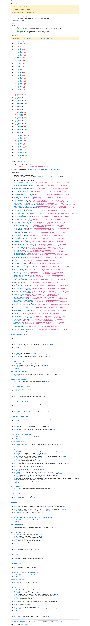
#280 (54, 488)
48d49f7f (26, 253)
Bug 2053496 (16, 463)
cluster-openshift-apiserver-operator (22, 434)
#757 (33, 389)
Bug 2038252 (16, 429)
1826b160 (37, 204)
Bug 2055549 (16, 598)
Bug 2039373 (16, 510)
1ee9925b (23, 297)
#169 (50, 356)
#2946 (39, 539)
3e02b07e (29, 242)
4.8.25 (36, 38)
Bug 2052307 (16, 344)
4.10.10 (15, 134)
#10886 (45, 479)
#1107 (48, 510)
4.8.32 (15, 72)
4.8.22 (28, 38)
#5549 (43, 346)
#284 (37, 549)
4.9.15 (15, 49)
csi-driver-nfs (16, 234)
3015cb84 (39, 218)
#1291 (55, 427)
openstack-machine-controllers (20, 306)
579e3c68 (29, 314)
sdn (14, 320)
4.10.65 (15, 94)
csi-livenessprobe (17, 241)
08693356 (30, 316)
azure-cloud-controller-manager (20, 190)
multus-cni (15, 287)
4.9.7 (15, 60)
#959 (30, 604)
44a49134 (31, 228)
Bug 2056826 (16, 456)
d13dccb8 (29, 267)
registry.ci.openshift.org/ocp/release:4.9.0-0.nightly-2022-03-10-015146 (43, 169)
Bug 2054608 (16, 454)
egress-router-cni (17, 248)
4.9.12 (15, 52)
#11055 (38, 454)
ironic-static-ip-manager (19, 267)
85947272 (27, 307)
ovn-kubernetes (15, 587)
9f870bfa (26, 312)
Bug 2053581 (16, 381)
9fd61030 (29, 292)
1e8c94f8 (21, 276)
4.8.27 (15, 77)
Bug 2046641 (16, 451)
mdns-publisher (17, 284)
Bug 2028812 (16, 606)
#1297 (52, 404)
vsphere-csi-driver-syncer (19, 329)
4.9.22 (15, 43)
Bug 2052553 (16, 457)
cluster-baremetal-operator (19, 379)
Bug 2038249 (16, 534)
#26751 (49, 616)
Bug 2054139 (16, 603)
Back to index (14, 0)
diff (61, 176)
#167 (46, 354)
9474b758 (25, 263)
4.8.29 (49, 38)
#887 (34, 591)
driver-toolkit (16, 247)
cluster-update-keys (18, 223)
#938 (57, 594)
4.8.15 (15, 87)
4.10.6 (15, 140)
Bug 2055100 (16, 453)
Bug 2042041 (16, 478)
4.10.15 (15, 126)
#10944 (56, 451)
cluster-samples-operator (19, 220)
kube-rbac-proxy (17, 272)
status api (18, 20)
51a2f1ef (23, 247)
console (13, 449)
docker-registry (15, 493)
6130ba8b (21, 256)
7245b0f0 (40, 213)
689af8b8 (28, 300)
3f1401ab (25, 259)
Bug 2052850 (16, 465)
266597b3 (24, 284)
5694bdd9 (32, 212)
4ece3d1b (26, 326)
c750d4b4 (36, 207)
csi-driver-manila (17, 231)
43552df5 (31, 291)
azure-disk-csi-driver (18, 193)
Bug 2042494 (16, 607)
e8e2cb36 (30, 185)
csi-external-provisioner (19, 237)
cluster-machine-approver (19, 215)
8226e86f (29, 187)
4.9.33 (15, 149)
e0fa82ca (20, 325)
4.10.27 (15, 109)
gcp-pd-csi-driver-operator (19, 254)
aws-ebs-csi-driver (17, 184)
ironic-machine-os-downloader (20, 266)
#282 (48, 566)
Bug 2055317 (16, 589)
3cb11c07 (21, 229)
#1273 (54, 429)
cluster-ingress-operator (18, 394)
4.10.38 (15, 100)
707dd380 (29, 289)
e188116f (20, 260)
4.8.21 (15, 80)
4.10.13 (15, 129)
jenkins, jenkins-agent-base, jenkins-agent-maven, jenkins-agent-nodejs (31, 517)
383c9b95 (27, 281)
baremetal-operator (18, 197)
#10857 (60, 473)
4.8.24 (32, 38)
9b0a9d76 (29, 220)
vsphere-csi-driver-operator (19, 328)
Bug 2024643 (16, 505)
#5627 (52, 344)
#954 (48, 603)
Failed (24, 43)
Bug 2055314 (16, 444)
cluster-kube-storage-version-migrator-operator (24, 213)
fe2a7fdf (24, 309)
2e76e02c (29, 222)
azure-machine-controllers (19, 334)
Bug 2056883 (16, 597)
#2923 (46, 542)
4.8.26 (40, 38)
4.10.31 (15, 105)
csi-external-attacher (18, 235)
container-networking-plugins (20, 228)
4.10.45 (15, 98)
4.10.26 (15, 111)
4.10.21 (15, 118)
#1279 (47, 426)
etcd (14, 250)
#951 (38, 592)
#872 (45, 606)
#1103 (29, 505)
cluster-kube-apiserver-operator (20, 401)
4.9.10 (15, 55)
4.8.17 (15, 84)
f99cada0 (19, 250)
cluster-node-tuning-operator (20, 216)
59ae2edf (30, 279)
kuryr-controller (17, 278)
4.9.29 (15, 150)
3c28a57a (30, 285)
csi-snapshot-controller (18, 244)
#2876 (42, 540)
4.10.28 (15, 108)
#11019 (42, 459)
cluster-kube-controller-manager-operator (23, 409)
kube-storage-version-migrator (20, 275)
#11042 (68, 463)
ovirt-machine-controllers (19, 310)
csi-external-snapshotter (19, 240)
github (26, 624)
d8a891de (30, 254)
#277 (37, 567)
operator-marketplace (18, 307)
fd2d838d (30, 232)
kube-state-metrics (17, 273)
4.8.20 (23, 38)
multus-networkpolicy (18, 288)
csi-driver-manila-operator (19, 232)
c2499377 (22, 287)
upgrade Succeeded (20, 27)
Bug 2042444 (16, 488)
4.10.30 (15, 106)
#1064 (34, 363)
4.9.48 (15, 143)
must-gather (14, 547)
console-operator (17, 226)
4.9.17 (53, 38)
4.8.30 (15, 75)
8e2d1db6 (34, 262)
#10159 (56, 462)
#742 (60, 444)
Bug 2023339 (16, 470)
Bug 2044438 (16, 512)
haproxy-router (17, 257)
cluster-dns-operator (18, 209)
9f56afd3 (30, 328)
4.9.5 (15, 63)
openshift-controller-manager (20, 298)
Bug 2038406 (16, 419)
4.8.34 (15, 69)
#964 (39, 589)
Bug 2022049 (16, 608)
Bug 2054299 (16, 595)
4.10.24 (15, 114)
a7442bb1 (32, 306)
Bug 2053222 (16, 365)
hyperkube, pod (15, 502)
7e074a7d (25, 203)
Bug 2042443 (16, 346)
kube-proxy (16, 270)
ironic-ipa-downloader (18, 265)
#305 (35, 497)
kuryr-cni (15, 276)
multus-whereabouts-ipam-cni (20, 291)
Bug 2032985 (16, 540)
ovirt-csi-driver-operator (18, 579)
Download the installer (16, 16)
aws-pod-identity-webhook (19, 188)
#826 (55, 608)
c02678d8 (32, 190)
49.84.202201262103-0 (41, 176)
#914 (38, 607)
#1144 (66, 509)
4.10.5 (15, 141)
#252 (33, 574)
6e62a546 (26, 197)
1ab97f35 (30, 317)
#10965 (57, 475)
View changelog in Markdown (18, 621)
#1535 (52, 419)
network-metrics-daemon (19, 292)
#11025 (49, 465)
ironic (14, 260)
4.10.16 (15, 124)
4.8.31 (15, 74)
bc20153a (30, 201)
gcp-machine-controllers (19, 251)
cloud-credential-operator (19, 371)
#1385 (36, 519)
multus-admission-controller (20, 285)
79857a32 (31, 298)
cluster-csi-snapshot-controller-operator (22, 207)
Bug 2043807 (16, 506)
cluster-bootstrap (17, 203)
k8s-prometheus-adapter (19, 269)
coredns (15, 229)
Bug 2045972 (16, 509)
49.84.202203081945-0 (54, 176)
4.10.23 (15, 115)
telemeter (15, 323)
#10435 (43, 469)
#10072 (42, 476)
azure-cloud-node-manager (19, 191)
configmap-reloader (18, 225)
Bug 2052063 (16, 519)
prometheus (16, 313)
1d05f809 (32, 198)
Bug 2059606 (16, 389)
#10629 (52, 481)
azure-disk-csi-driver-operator (20, 194)
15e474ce (31, 194)
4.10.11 (15, 132)
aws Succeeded (19, 31)
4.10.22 (15, 117)
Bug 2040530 (16, 426)
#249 (42, 337)
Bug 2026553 (16, 468)
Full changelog (16, 338)
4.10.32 (15, 103)
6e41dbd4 (26, 273)
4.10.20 (15, 120)
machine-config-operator (18, 532)
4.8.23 (15, 78)
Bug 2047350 (16, 466)
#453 (58, 374)
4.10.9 (15, 135)
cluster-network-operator (18, 424)
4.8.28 (45, 38)
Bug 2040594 (16, 600)
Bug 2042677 (16, 497)
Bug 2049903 (16, 356)
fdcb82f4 (25, 226)
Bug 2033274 (16, 460)
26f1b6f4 (26, 184)
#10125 (43, 457)
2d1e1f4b (24, 257)
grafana (15, 256)
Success (25, 98)
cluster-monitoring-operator (19, 416)
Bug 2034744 (16, 591)
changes (20, 41)
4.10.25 (15, 112)
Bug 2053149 (16, 363)
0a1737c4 (27, 235)
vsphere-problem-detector (19, 331)
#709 (45, 396)
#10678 (38, 460)
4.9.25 (15, 157)
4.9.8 (15, 58)
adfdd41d (29, 269)
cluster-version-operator (18, 441)
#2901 (40, 534)
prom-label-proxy (17, 312)
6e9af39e (28, 265)
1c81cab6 (32, 195)
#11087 (64, 456)
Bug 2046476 (16, 427)
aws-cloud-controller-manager (20, 182)
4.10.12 (15, 131)
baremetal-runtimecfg (17, 351)
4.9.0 (15, 67)
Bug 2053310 (16, 592)
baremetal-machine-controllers (20, 195)
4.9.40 (15, 146)
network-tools (16, 294)
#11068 (45, 453)
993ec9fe (29, 215)
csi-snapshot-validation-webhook (21, 245)
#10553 (39, 468)
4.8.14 (15, 89)
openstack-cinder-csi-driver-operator (22, 303)
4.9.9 (15, 57)
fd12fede (27, 288)
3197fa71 (23, 313)
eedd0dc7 (27, 209)
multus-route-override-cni (19, 289)
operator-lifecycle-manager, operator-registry (24, 572)
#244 (47, 381)
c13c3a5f (25, 241)
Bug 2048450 (16, 574)
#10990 (45, 466)
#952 (61, 601)
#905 (48, 600)
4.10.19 (15, 121)
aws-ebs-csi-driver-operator (20, 185)
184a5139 (28, 206)
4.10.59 (15, 95)
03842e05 (22, 323)
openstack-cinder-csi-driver (19, 301)
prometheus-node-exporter (19, 317)
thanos (15, 325)
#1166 (37, 507)
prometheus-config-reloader (20, 316)
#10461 (36, 470)
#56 (45, 558)
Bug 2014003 (16, 601)
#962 (34, 598)
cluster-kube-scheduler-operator (21, 212)
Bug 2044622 (16, 404)
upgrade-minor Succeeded (22, 28)
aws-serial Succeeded (21, 32)
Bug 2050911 (16, 539)
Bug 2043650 (16, 354)
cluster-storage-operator (19, 222)
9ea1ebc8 (23, 295)
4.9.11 (15, 54)
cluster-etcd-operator (18, 210)
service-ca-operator (18, 322)
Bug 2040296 (16, 476)
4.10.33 (15, 102)
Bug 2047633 (16, 475)
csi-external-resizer (17, 238)
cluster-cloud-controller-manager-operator (23, 204)
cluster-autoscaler (17, 200)
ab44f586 (27, 322)
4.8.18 (15, 83)
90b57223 (32, 266)
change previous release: (32, 621)
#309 (50, 496)
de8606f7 (30, 331)
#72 (37, 557)
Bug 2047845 (16, 337)
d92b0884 (29, 251)
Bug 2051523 (16, 462)
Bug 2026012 (16, 353)
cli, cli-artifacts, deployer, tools (20, 361)
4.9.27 (15, 154)
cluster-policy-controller (19, 219)
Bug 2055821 (16, 374)
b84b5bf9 (27, 225)
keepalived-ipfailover (17, 524)
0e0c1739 (23, 234)
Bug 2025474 (16, 536)
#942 (46, 597)
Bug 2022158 (16, 469)
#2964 (42, 536)
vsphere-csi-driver (17, 326)
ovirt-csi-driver (17, 309)
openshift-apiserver (16, 563)
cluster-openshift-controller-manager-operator (24, 218)
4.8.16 (15, 86)
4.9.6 (15, 61)
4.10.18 (15, 123)
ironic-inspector (17, 263)
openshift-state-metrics (18, 300)
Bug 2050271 (16, 459)
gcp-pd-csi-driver (17, 253)
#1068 (47, 365)
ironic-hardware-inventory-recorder (21, 262)
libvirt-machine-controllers (19, 279)
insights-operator (17, 259)
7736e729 (28, 237)
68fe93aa (26, 200)
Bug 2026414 (16, 472)
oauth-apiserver (15, 554)
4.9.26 (15, 155)
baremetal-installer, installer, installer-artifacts (25, 342)
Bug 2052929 (16, 549)
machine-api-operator (18, 281)
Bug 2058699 (16, 396)
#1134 (64, 506)
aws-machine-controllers (19, 187)
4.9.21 (15, 45)
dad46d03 (26, 238)
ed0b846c (24, 294)
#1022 (38, 366)
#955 (54, 595)
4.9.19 (15, 46)
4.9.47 (15, 144)
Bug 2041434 (16, 473)
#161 (35, 353)
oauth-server (16, 297)
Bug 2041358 (16, 616)
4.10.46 (15, 97)
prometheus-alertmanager (19, 314)
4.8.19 (15, 81)
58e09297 (25, 272)
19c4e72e (27, 210)
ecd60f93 (23, 270)
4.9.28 (15, 152)
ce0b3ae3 (31, 216)
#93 (55, 527)
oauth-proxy (16, 295)
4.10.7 (15, 138)
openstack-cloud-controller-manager (22, 304)
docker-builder (15, 486)
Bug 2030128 (16, 481)
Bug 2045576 (16, 594)
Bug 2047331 (16, 436)
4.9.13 (15, 51)
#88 (36, 582)
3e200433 (27, 223)
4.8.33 (15, 71)
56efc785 (35, 303)
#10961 (57, 472)
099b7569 (25, 248)
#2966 (44, 537)
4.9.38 (15, 147)
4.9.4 (15, 64)
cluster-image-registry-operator (20, 386)
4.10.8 (15, 137)
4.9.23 (15, 41)
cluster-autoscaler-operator (19, 201)
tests (12, 613)
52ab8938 (29, 240)
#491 (48, 436)
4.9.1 (15, 66)
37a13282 (30, 188)
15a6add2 (29, 310)
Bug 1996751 (16, 604)
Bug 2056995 (16, 582)
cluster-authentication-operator (20, 198)
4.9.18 (15, 48)
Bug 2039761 (16, 366)
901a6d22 (32, 275)
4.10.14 (15, 128)
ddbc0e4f (25, 231)
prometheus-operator (18, 319)
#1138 (43, 512)
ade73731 (27, 193)
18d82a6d (31, 182)
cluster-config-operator (18, 206)
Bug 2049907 (16, 411)
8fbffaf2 (28, 219)
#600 (48, 411)
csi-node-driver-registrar (19, 242)
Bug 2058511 (16, 537)
